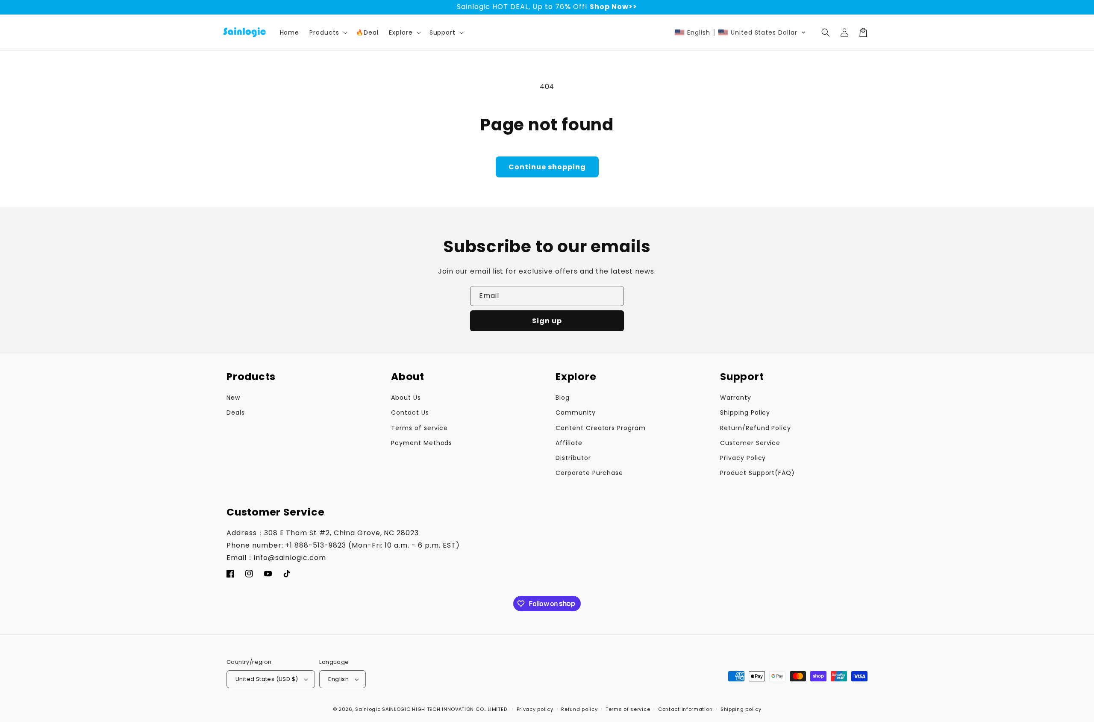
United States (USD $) (266, 679)
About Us (406, 397)
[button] (404, 32)
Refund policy (579, 709)
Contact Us (410, 412)
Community (576, 412)
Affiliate (569, 443)
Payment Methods (421, 443)
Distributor (573, 458)
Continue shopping (547, 167)
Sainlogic (367, 709)
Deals (235, 412)
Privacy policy (535, 709)
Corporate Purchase (589, 473)
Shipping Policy (745, 412)
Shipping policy (741, 709)
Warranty (735, 397)
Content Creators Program (601, 428)
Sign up (547, 321)
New (233, 397)
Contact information (685, 709)
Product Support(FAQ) (757, 473)
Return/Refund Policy (755, 428)
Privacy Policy (743, 458)
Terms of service (419, 428)
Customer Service (750, 443)
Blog (563, 397)
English (338, 679)
